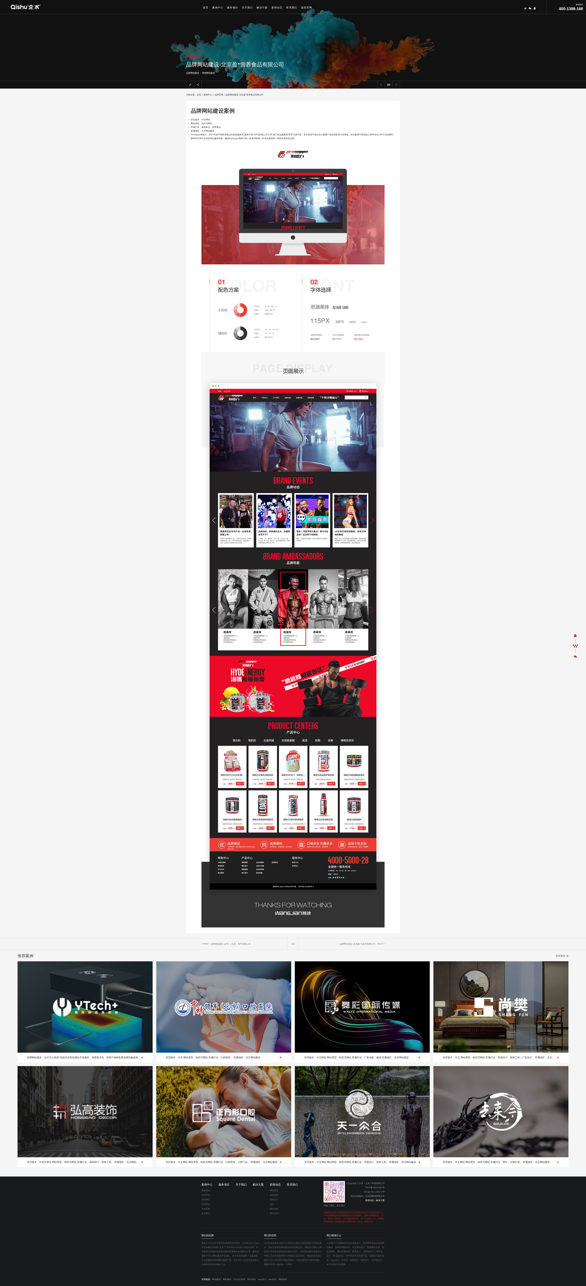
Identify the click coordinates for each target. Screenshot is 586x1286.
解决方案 (262, 7)
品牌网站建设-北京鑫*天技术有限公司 (357, 944)
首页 (205, 7)
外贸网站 (205, 1204)
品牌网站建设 (192, 73)
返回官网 (306, 7)
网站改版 (274, 1209)
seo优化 (272, 1279)
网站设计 (274, 1199)
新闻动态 (276, 7)
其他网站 (205, 1213)
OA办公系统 (239, 1279)
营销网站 (205, 1199)
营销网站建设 (208, 73)
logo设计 (262, 1279)
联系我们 (291, 7)
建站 (272, 1204)
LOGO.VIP (379, 1192)
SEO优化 (251, 1279)
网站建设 (274, 1190)
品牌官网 (219, 94)
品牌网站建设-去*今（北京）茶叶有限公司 (231, 944)
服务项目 (232, 7)
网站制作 (274, 1195)
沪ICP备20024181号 (375, 1187)
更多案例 (560, 956)
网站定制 (274, 1213)
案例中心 (217, 7)
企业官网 (205, 1209)
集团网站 (205, 1190)
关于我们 (247, 7)
